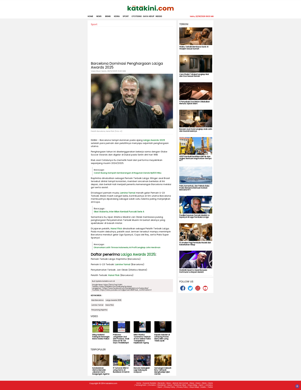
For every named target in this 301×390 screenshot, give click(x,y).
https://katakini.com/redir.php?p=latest (115, 286)
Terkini (210, 387)
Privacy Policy (169, 387)
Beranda (161, 383)
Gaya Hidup (148, 16)
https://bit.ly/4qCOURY (112, 284)
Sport (126, 16)
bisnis (108, 16)
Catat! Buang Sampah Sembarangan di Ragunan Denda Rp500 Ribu (127, 172)
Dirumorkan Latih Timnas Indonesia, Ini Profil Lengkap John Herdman (127, 247)
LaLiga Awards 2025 (154, 140)
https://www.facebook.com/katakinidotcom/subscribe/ (126, 288)
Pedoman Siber (180, 385)
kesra (117, 16)
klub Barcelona (97, 300)
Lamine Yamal (127, 192)
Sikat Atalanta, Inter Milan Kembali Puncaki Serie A (119, 211)
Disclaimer (162, 385)
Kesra (198, 383)
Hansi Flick (116, 228)
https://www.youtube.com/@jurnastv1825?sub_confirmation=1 (125, 290)
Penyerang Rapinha (99, 310)
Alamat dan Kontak (180, 383)
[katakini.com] (150, 8)
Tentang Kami (140, 385)
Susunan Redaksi (149, 383)
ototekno (137, 16)
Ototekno (152, 385)
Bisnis (204, 383)
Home (90, 16)
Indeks (159, 16)
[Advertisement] (132, 43)
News (98, 16)
